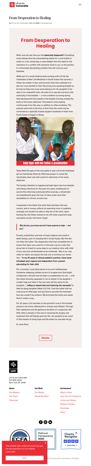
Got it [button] (24, 458)
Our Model (39, 392)
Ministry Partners (67, 404)
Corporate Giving (68, 400)
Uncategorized (46, 23)
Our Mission (14, 392)
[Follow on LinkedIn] (50, 422)
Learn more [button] (10, 452)
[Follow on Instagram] (45, 422)
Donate (45, 337)
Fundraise (64, 408)
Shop (62, 412)
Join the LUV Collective (70, 396)
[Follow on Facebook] (41, 422)
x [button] (45, 442)
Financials (13, 400)
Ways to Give (66, 392)
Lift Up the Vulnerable (19, 23)
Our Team (13, 396)
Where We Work (42, 396)
